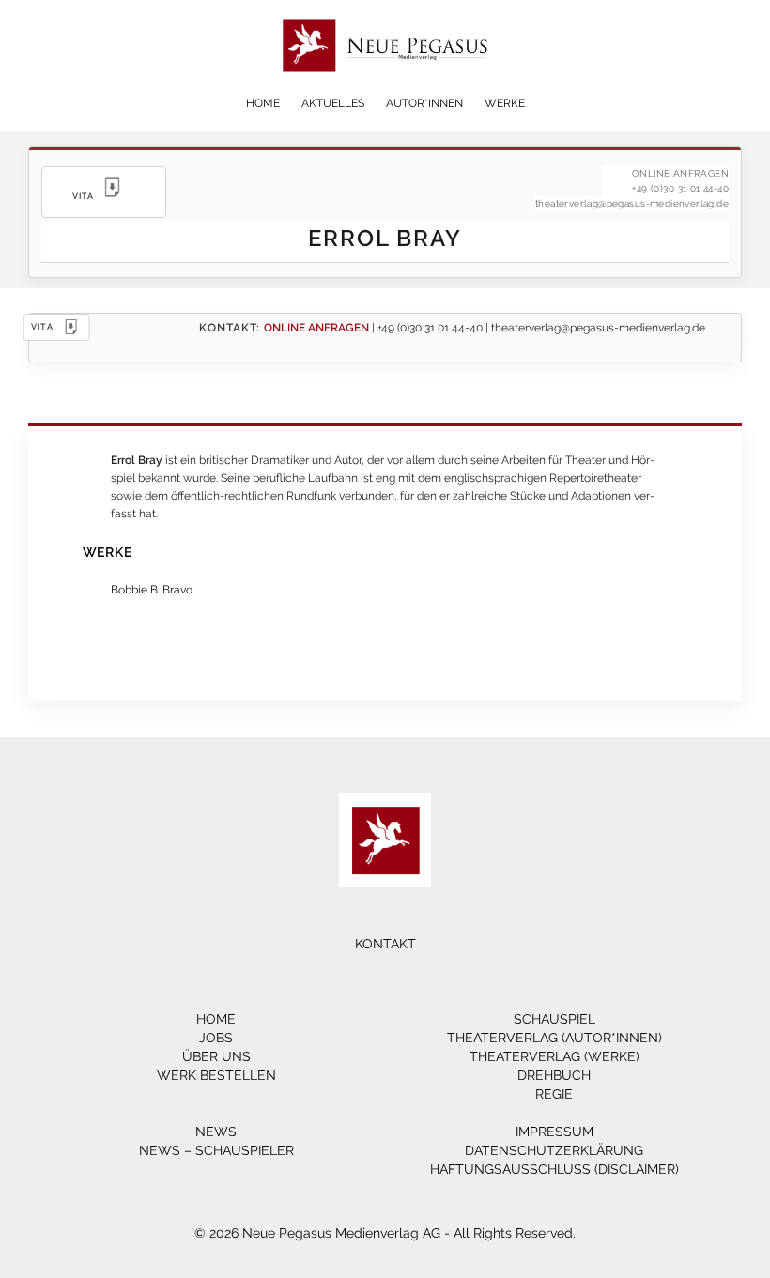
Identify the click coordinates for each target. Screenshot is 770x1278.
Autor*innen (424, 103)
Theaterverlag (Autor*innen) (554, 1037)
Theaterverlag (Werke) (554, 1056)
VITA (42, 326)
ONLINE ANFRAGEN (316, 327)
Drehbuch (554, 1075)
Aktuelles (332, 103)
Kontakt (385, 943)
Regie (554, 1093)
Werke (505, 103)
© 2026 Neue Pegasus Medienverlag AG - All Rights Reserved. (385, 1232)
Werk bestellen (216, 1075)
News (216, 1131)
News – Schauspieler (216, 1150)
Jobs (216, 1037)
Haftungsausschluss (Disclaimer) (554, 1169)
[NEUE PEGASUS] (385, 82)
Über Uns (216, 1056)
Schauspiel (554, 1018)
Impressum (554, 1131)
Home (263, 103)
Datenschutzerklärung (554, 1150)
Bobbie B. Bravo (151, 589)
